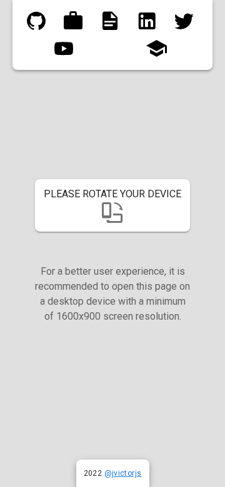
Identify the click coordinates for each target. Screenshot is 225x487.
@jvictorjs (123, 473)
